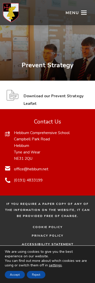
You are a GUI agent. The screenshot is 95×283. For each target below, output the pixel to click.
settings (55, 265)
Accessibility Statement (47, 244)
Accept (15, 275)
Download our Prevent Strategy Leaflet (54, 100)
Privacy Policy (47, 236)
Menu (72, 13)
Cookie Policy (48, 227)
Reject (36, 275)
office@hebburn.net (31, 169)
